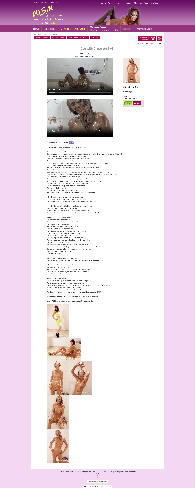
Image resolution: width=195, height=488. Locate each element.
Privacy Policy (114, 472)
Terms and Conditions (128, 472)
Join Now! (127, 28)
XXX (116, 30)
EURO (155, 43)
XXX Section (95, 37)
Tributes (127, 3)
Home (36, 28)
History (118, 3)
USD (150, 43)
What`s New (50, 28)
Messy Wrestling (141, 3)
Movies (93, 30)
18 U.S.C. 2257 (102, 472)
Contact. (154, 3)
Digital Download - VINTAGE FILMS (78, 37)
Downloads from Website (42, 37)
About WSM (106, 3)
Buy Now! (137, 103)
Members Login (144, 28)
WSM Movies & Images (58, 37)
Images (105, 30)
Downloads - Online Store (73, 28)
